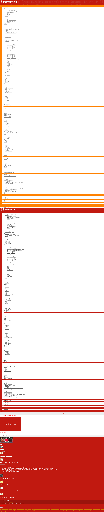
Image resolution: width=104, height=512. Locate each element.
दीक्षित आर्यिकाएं (7, 77)
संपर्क (2, 204)
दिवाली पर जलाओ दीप (7, 150)
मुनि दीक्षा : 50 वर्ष (6, 7)
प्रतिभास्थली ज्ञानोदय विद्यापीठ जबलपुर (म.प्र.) (9, 187)
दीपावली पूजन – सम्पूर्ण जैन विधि (9, 149)
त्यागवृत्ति (8, 62)
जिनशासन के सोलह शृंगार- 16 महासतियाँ (7, 497)
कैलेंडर (3, 202)
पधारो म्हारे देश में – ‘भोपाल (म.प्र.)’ (8, 178)
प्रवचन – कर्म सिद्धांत (7, 102)
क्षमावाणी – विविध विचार (8, 137)
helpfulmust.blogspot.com (40, 509)
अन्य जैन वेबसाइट (6, 143)
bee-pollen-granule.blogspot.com (14, 509)
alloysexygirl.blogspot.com (4, 511)
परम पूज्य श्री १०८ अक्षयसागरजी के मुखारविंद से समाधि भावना (14, 11)
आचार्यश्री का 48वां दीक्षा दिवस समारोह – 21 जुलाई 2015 (12, 29)
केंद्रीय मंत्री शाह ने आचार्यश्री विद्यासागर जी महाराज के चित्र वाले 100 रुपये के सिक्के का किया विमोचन (67, 413)
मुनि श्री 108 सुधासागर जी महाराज (8, 299)
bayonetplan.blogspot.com (29, 510)
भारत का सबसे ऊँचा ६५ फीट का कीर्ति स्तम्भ (9, 172)
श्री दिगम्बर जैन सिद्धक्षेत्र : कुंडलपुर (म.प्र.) (9, 183)
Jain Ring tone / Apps (7, 400)
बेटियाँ (6, 87)
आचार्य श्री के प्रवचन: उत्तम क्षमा (10, 46)
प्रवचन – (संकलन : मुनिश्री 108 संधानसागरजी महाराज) (11, 40)
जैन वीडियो (6, 16)
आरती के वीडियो (7, 119)
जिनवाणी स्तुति (7, 123)
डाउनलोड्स (3, 194)
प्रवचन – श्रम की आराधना (8, 103)
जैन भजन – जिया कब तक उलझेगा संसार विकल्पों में (9, 491)
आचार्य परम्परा (5, 24)
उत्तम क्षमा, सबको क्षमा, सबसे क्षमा (9, 341)
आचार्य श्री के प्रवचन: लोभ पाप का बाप (11, 53)
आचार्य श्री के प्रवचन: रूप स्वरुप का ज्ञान (11, 52)
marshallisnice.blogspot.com (45, 510)
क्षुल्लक (6, 164)
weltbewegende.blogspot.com (65, 510)
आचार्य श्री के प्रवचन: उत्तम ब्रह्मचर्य (11, 47)
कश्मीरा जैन (8, 13)
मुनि (5, 162)
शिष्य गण (5, 76)
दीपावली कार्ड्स (8, 22)
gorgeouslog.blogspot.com (74, 510)
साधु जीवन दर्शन (5, 8)
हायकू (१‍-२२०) (7, 74)
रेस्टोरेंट (3, 199)
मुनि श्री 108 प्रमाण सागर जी (7, 105)
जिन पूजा (8, 98)
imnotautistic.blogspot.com (89, 510)
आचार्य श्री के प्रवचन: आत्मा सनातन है (11, 58)
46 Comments (2, 464)
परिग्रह (8, 67)
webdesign (3, 470)
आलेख (4, 139)
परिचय (4, 27)
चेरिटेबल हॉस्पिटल (6, 198)
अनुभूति (6, 34)
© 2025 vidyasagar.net (5, 500)
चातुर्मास (4, 38)
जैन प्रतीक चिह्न (5, 142)
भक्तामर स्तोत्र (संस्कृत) (8, 126)
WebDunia (11, 502)
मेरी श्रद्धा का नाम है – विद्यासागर (9, 88)
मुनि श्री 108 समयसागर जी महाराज (8, 91)
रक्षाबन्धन (5, 154)
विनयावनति (8, 273)
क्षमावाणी (5, 134)
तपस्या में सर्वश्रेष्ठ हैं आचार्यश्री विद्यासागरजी (10, 28)
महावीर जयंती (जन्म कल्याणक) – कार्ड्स (11, 20)
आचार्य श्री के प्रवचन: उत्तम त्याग (11, 56)
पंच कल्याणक (5, 152)
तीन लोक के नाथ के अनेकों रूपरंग (7, 165)
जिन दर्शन (8, 100)
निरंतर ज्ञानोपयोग (9, 65)
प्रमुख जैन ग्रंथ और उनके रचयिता (8, 116)
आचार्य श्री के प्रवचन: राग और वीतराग (11, 51)
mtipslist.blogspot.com (21, 510)
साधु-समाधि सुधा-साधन (9, 70)
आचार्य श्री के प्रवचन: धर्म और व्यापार (11, 256)
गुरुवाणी (8, 61)
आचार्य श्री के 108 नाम (8, 239)
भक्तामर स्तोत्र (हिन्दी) (7, 332)
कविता (4, 83)
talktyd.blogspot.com (83, 509)
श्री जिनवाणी (6, 129)
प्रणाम (6, 86)
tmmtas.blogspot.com (76, 509)
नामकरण (5, 108)
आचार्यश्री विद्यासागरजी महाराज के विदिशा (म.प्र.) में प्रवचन (14, 248)
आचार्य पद (6, 31)
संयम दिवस (5, 23)
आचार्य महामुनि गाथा (7, 36)
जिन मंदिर (8, 99)
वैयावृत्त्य (8, 68)
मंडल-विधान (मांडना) (6, 171)
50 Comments (2, 457)
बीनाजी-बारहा (5, 170)
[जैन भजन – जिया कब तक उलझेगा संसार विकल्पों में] (1, 488)
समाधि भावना (6, 130)
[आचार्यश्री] (1, 447)
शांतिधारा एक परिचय (6, 203)
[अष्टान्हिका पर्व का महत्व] (1, 482)
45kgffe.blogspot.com (81, 510)
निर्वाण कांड (6, 124)
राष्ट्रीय (4, 200)
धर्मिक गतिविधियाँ (4, 173)
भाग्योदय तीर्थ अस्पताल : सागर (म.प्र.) (8, 186)
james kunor (4, 467)
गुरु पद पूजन (6, 82)
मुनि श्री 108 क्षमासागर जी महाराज (8, 94)
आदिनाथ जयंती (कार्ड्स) (9, 19)
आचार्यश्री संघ (5, 161)
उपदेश (6, 72)
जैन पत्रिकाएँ (5, 140)
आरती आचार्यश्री (5, 78)
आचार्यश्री (3, 6)
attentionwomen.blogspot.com (55, 510)
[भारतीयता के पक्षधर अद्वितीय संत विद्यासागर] (1, 476)
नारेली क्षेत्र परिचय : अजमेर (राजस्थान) (8, 180)
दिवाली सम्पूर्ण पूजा (7, 146)
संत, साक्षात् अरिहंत (7, 89)
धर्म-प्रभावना (8, 63)
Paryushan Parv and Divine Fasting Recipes (12, 132)
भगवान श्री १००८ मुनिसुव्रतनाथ (7, 114)
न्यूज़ (2, 205)
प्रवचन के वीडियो (7, 41)
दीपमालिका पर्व (7, 147)
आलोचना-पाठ (6, 122)
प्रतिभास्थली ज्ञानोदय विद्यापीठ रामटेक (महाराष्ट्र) (9, 177)
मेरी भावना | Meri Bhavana (51, 413)
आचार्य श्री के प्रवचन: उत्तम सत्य (11, 54)
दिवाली (4, 144)
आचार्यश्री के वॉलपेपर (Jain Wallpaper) (10, 214)
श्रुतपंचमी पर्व (5, 155)
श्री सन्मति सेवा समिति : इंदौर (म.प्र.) (8, 190)
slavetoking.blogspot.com (98, 510)
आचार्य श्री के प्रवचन (7, 265)
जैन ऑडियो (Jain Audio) (8, 9)
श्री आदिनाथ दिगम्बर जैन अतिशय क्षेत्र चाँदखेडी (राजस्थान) (10, 189)
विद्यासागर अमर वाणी (7, 35)
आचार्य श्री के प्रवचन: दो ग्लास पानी (11, 50)
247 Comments (2, 451)
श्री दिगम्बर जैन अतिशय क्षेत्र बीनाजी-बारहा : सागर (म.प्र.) (10, 191)
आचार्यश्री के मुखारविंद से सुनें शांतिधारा (11, 10)
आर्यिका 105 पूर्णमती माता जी (10, 12)
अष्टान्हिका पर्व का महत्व (4, 484)
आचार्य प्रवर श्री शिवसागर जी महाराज (9, 231)
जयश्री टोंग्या (8, 14)
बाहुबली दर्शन (5, 166)
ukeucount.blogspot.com (100, 509)
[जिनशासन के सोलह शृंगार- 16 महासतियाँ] (1, 495)
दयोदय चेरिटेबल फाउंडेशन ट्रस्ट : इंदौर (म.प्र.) (9, 184)
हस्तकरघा (5, 192)
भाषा (4, 193)
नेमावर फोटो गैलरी (6, 158)
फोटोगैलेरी (3, 156)
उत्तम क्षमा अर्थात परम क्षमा (8, 135)
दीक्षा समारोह (6, 30)
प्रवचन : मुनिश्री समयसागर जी (8, 92)
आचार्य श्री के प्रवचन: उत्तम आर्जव (11, 57)
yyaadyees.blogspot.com (4, 510)
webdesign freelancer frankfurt (7, 471)
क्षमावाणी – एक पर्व (7, 136)
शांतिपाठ (6, 128)
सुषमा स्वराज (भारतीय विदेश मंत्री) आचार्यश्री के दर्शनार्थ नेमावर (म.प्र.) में (15, 43)
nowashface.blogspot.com (13, 511)
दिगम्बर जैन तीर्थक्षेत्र (6, 169)
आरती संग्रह (6, 120)
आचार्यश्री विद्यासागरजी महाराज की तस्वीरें (10, 366)
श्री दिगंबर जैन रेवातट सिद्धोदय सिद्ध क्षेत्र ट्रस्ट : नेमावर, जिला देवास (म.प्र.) (12, 391)
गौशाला (3, 408)
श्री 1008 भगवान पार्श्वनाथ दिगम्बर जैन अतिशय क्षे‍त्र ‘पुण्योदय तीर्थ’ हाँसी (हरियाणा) (13, 182)
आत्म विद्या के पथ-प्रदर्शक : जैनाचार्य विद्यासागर (10, 33)
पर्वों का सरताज (7, 133)
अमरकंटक (5, 374)
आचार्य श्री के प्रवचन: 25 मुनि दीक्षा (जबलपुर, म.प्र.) (13, 59)
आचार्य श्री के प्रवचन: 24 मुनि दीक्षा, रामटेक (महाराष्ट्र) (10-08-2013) (15, 44)
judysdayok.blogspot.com (37, 510)
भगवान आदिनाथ (5, 113)
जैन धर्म (3, 106)
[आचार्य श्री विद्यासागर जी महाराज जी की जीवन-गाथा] (1, 460)
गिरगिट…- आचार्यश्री (7, 84)
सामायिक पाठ (5, 121)
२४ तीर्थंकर (5, 112)
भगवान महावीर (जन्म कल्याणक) (7, 117)
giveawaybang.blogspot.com (31, 509)
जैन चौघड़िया (5, 141)
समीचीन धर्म (8, 69)
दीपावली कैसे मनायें (7, 148)
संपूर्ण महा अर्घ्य (7, 81)
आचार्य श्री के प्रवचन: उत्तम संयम (11, 48)
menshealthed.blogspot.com (58, 509)
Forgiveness (7, 138)
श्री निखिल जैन (8, 15)
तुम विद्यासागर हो (7, 85)
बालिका (6, 315)
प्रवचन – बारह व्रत (7, 307)
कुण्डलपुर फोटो (5, 167)
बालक (6, 109)
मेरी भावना (6, 127)
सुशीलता (8, 71)
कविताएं (6, 95)
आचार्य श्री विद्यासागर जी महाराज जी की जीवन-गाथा (11, 32)
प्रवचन (4, 39)
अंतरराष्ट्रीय (5, 201)
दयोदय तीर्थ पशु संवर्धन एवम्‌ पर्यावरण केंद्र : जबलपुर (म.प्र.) (10, 185)
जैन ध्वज (5, 349)
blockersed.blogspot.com (23, 509)
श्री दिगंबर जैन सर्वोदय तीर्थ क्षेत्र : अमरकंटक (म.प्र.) (10, 176)
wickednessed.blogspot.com (91, 509)
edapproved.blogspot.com (4, 509)
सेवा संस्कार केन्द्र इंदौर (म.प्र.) (7, 181)
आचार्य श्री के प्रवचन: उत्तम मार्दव (11, 55)
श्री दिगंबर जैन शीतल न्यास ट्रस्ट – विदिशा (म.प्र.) (9, 179)
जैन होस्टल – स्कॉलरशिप (6, 196)
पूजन (5, 79)
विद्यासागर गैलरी (5, 159)
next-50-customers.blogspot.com (68, 509)
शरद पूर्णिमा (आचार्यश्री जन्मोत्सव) (11, 223)
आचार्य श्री (5, 160)
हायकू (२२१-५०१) (7, 75)
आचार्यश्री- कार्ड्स (9, 18)
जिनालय (3, 195)
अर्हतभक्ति (8, 60)
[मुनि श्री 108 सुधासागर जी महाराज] (1, 454)
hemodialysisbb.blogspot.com (49, 509)
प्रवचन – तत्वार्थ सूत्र (7, 101)
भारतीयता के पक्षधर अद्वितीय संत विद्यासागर (7, 478)
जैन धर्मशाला (5, 197)
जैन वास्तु (5, 153)
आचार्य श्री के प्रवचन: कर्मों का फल (11, 49)
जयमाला (6, 80)
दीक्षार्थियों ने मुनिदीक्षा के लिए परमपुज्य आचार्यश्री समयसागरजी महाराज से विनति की (38, 413)
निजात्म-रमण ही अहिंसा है (10, 64)
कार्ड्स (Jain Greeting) (8, 17)
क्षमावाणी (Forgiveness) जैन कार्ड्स (11, 21)
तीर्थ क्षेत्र (5, 118)
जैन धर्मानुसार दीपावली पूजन (8, 151)
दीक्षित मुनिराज (7, 282)
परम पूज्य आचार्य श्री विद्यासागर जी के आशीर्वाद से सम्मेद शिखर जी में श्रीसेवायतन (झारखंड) (14, 188)
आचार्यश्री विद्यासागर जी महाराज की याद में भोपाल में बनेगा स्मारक (86, 413)
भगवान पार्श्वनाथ (5, 115)
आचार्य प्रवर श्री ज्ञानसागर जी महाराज (9, 26)
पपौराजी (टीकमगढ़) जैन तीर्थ (7, 175)
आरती (4, 324)
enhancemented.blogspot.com (13, 510)
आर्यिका (6, 163)
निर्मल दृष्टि (8, 66)
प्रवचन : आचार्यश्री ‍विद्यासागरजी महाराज (11, 42)
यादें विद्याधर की (5, 90)
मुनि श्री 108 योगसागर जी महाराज (8, 93)
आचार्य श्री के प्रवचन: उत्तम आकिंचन (11, 45)
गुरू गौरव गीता (6, 290)
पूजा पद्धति (6, 97)
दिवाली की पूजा (7, 145)
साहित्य (6, 73)
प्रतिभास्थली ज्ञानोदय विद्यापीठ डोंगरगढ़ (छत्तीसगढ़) (9, 383)
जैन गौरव (5, 110)
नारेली (4, 168)
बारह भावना (6, 125)
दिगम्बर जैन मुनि (5, 358)
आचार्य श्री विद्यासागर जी (8, 37)
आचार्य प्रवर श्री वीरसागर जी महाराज (9, 25)
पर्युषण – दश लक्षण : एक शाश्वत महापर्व (8, 131)
